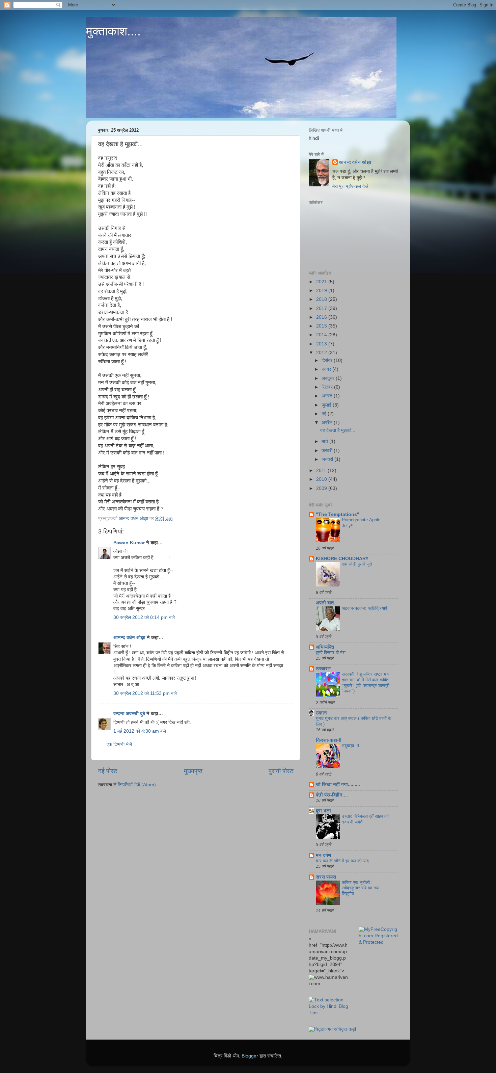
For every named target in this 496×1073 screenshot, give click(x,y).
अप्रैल (328, 422)
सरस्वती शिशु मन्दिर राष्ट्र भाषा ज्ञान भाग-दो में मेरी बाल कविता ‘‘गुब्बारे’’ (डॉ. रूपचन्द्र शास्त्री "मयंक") (366, 682)
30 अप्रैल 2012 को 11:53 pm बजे (145, 693)
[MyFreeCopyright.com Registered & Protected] (378, 942)
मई (325, 413)
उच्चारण (323, 668)
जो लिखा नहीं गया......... (338, 784)
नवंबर (327, 369)
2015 (322, 326)
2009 (322, 488)
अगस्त (328, 395)
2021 (322, 281)
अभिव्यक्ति (325, 647)
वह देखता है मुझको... (337, 430)
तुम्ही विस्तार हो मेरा (331, 652)
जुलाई (327, 405)
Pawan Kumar (129, 542)
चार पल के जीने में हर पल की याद (342, 860)
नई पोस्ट (107, 771)
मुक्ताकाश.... (113, 31)
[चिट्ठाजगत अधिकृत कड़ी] (332, 1029)
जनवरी (328, 459)
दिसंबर (328, 360)
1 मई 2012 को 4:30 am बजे (139, 731)
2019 (322, 290)
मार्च (325, 441)
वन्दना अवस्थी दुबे (129, 713)
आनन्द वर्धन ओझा (129, 637)
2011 (322, 470)
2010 (322, 479)
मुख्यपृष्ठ (193, 771)
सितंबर (328, 387)
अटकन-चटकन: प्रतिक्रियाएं (364, 608)
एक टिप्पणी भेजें (119, 744)
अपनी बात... (327, 602)
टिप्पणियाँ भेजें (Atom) (137, 784)
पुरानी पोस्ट (281, 771)
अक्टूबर (329, 378)
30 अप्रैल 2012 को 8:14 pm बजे (144, 617)
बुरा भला (323, 810)
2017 (322, 308)
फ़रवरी (328, 450)
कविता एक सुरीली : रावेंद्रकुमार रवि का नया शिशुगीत (360, 888)
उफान (321, 712)
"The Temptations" (337, 514)
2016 (322, 317)
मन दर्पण (323, 855)
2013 (322, 343)
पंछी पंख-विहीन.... (332, 794)
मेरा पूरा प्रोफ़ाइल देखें (350, 186)
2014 (322, 334)
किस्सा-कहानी (328, 740)
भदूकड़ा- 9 (350, 745)
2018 (322, 299)
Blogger (250, 1055)
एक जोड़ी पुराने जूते (357, 564)
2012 (322, 352)
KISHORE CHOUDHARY (342, 558)
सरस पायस (326, 877)
